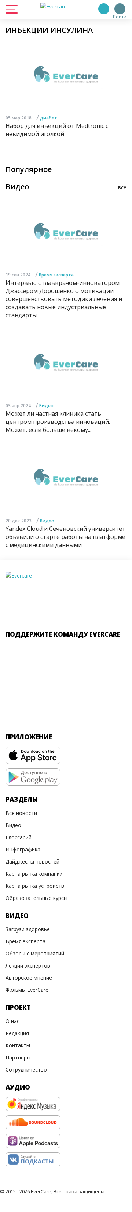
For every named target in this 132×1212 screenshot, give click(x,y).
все (122, 187)
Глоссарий (19, 837)
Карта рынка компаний (34, 873)
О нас (12, 1021)
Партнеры (18, 1057)
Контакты (18, 1045)
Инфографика (23, 849)
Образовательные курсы (36, 897)
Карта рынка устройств (35, 885)
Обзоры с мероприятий (35, 953)
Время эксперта (56, 275)
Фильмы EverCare (27, 989)
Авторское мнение (29, 977)
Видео (46, 406)
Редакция (17, 1033)
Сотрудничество (26, 1069)
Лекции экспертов (28, 965)
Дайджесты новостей (32, 861)
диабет (48, 118)
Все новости (21, 812)
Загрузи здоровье (28, 929)
